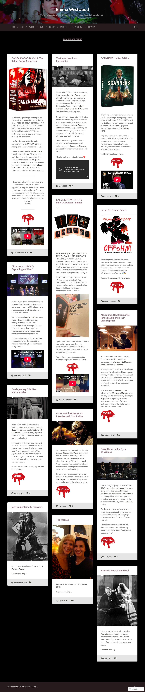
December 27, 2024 (65, 400)
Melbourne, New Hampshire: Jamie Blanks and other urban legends (115, 317)
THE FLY (120, 120)
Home (12, 27)
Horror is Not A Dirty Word (115, 570)
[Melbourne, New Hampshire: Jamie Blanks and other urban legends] (117, 338)
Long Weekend (79, 125)
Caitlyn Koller (69, 109)
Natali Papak (79, 109)
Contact (91, 27)
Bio (21, 27)
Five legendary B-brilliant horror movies (24, 391)
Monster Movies (17, 569)
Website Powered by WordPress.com (22, 687)
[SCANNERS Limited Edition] (117, 86)
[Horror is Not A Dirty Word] (117, 600)
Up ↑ (136, 687)
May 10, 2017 (107, 557)
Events (63, 27)
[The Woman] (72, 552)
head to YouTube (31, 317)
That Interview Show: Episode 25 (67, 60)
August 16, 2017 (19, 493)
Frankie (27, 424)
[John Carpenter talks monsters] (27, 536)
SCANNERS (124, 128)
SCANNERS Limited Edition (115, 58)
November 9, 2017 (20, 376)
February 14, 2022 (109, 301)
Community (77, 27)
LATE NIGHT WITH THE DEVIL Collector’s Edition (69, 201)
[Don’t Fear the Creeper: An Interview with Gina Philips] (72, 433)
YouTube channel (79, 95)
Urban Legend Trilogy (119, 393)
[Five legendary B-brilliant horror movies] (27, 408)
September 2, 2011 (20, 582)
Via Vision (120, 390)
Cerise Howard (127, 493)
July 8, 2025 (63, 186)
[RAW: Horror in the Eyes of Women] (117, 468)
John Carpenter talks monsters (27, 506)
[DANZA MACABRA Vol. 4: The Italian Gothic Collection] (27, 89)
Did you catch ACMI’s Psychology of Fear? (22, 268)
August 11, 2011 (63, 601)
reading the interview (120, 278)
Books (52, 27)
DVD (41, 27)
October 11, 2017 (108, 435)
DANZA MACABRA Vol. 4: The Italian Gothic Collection (27, 60)
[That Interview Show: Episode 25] (72, 76)
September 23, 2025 (21, 253)
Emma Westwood (72, 9)
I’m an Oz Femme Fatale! (113, 210)
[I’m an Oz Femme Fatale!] (117, 234)
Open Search (136, 27)
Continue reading (19, 573)
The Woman (62, 519)
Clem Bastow (112, 493)
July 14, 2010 (107, 658)
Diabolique (60, 479)
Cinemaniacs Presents (72, 453)
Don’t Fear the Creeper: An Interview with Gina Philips (69, 415)
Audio (31, 27)
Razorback (60, 128)
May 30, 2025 (108, 196)
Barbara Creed (115, 491)
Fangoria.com (106, 634)
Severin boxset (36, 151)
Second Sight (81, 272)
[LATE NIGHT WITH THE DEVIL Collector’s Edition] (72, 227)
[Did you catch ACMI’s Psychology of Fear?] (27, 285)
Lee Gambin (61, 111)
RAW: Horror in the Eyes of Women (113, 450)
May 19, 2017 (63, 506)
